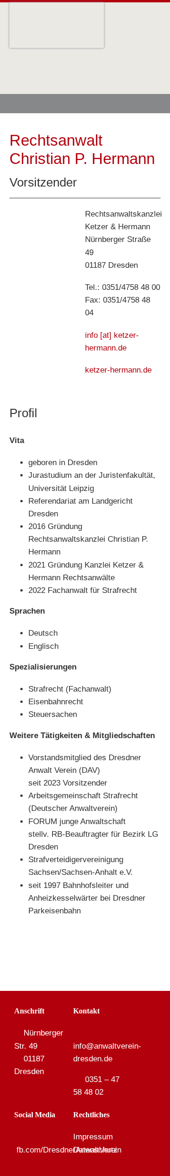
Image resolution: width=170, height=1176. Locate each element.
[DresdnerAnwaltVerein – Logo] (56, 6)
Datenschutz (95, 1149)
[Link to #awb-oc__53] (146, 104)
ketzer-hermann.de (118, 370)
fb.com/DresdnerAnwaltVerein (69, 1149)
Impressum (93, 1136)
